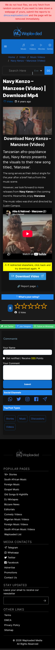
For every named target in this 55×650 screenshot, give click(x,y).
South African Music (15, 479)
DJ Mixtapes (11, 499)
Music (22, 418)
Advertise (9, 567)
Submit (27, 384)
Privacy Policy (12, 625)
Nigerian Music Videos (16, 519)
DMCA (7, 620)
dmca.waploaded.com (16, 15)
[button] (5, 46)
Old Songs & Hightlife (16, 494)
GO (48, 70)
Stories (10, 418)
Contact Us (10, 577)
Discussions (37, 418)
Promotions (10, 572)
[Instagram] (27, 399)
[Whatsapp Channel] (10, 399)
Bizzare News (11, 504)
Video (9, 101)
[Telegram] (45, 399)
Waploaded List (12, 534)
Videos (10, 426)
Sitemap (8, 630)
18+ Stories (10, 474)
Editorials (9, 509)
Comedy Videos (13, 514)
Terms (7, 615)
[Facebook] (36, 399)
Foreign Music (12, 484)
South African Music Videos (19, 529)
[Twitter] (18, 399)
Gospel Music (11, 489)
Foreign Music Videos (16, 524)
